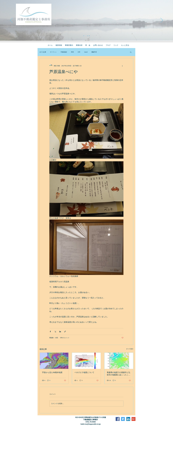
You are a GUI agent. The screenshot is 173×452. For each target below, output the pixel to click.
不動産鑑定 (64, 52)
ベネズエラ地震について (84, 372)
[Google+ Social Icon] (133, 419)
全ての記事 (43, 52)
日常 (79, 52)
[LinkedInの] (128, 419)
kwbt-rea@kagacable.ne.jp (91, 424)
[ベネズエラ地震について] (86, 361)
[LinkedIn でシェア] (60, 331)
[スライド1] (83, 35)
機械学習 (94, 52)
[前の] (11, 20)
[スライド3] (87, 35)
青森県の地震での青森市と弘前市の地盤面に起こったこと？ (118, 373)
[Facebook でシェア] (50, 331)
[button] (131, 52)
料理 (72, 52)
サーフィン (53, 52)
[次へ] (161, 20)
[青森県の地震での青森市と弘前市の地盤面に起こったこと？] (118, 361)
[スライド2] (85, 35)
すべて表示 (129, 349)
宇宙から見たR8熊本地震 (52, 372)
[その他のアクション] (122, 66)
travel (86, 52)
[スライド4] (89, 35)
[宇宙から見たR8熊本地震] (54, 361)
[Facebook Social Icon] (118, 419)
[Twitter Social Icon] (123, 419)
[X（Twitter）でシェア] (55, 331)
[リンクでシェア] (65, 331)
